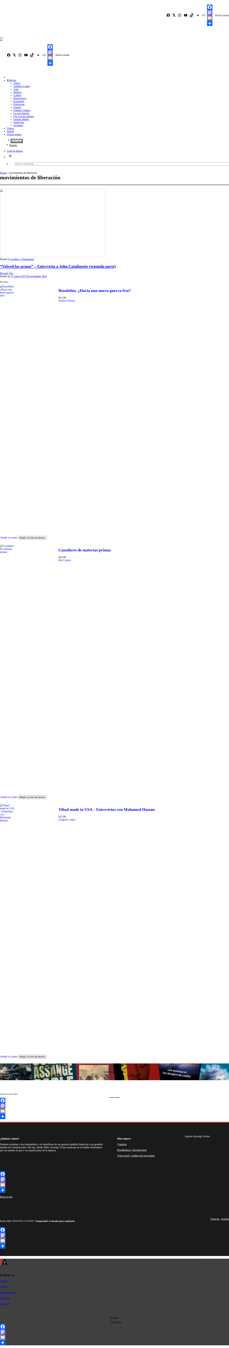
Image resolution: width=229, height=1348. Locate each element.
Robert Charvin (67, 300)
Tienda (10, 131)
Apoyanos (16, 141)
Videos (10, 128)
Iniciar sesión (222, 15)
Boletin (13, 145)
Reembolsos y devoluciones (132, 1150)
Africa (16, 83)
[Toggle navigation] (1, 37)
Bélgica (17, 92)
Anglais (225, 1219)
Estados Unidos (21, 110)
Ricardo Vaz (6, 273)
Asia (15, 89)
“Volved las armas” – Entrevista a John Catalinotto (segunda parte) (58, 266)
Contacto (122, 1144)
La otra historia (21, 113)
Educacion (19, 104)
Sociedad (18, 125)
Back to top (6, 1196)
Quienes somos (8, 1292)
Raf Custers (65, 560)
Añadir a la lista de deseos (32, 537)
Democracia (19, 98)
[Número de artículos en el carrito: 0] (10, 156)
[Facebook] (209, 7)
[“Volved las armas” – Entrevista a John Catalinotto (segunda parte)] (53, 256)
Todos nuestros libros (114, 1071)
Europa (17, 107)
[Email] (209, 18)
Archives (5, 1298)
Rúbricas (11, 80)
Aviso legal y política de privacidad (135, 1155)
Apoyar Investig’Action (197, 1136)
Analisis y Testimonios (22, 259)
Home (3, 172)
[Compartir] (209, 23)
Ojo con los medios (23, 116)
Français (215, 1219)
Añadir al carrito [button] (8, 537)
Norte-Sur (18, 122)
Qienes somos (14, 134)
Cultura (17, 95)
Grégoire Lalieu (67, 819)
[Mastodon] (209, 12)
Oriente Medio (21, 119)
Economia (18, 101)
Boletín (114, 1317)
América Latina (21, 86)
